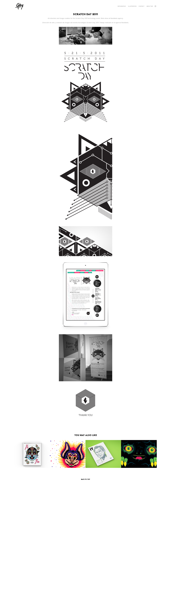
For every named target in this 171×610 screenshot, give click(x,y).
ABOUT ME (150, 6)
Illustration (132, 6)
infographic (122, 6)
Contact (141, 6)
